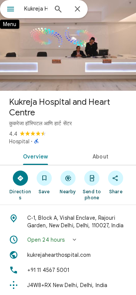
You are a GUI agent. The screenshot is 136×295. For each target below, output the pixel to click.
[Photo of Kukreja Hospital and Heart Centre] (68, 45)
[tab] (34, 156)
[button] (68, 239)
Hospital (19, 141)
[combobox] (36, 8)
